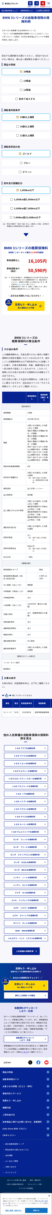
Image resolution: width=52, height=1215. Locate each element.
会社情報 (9, 1155)
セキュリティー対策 (35, 1184)
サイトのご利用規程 (26, 1188)
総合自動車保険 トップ (14, 1144)
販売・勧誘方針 (35, 1180)
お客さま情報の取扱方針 (15, 1184)
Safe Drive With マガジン (15, 1128)
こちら (20, 284)
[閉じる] (49, 1196)
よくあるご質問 (11, 1161)
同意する (36, 1210)
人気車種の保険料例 (24, 951)
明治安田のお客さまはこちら (17, 1149)
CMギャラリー (9, 1135)
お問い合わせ (10, 1166)
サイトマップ (10, 1172)
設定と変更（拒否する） (13, 1210)
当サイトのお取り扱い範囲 (16, 1180)
